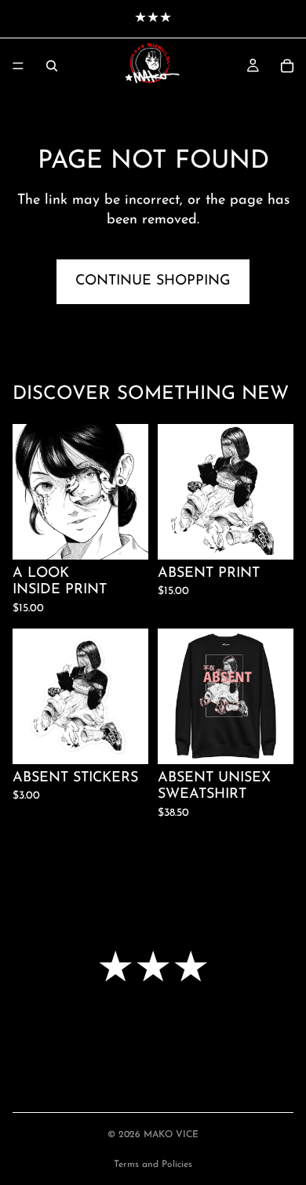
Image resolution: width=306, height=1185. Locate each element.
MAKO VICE (171, 1135)
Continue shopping (153, 281)
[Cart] (287, 66)
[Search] (52, 66)
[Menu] (18, 66)
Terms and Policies (153, 1164)
